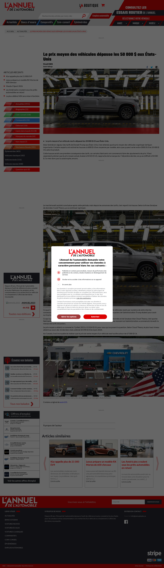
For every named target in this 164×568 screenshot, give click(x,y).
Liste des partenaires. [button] (83, 298)
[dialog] (82, 284)
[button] (82, 284)
